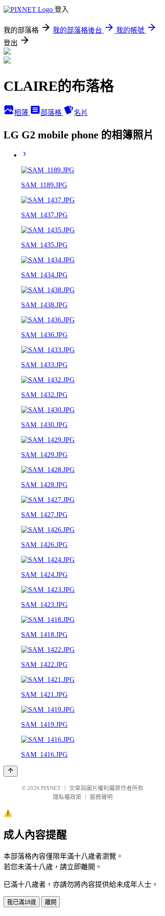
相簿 (22, 112)
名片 (81, 112)
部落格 (51, 112)
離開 (50, 902)
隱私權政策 (67, 796)
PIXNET (51, 788)
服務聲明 (101, 796)
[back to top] (11, 771)
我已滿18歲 (21, 902)
